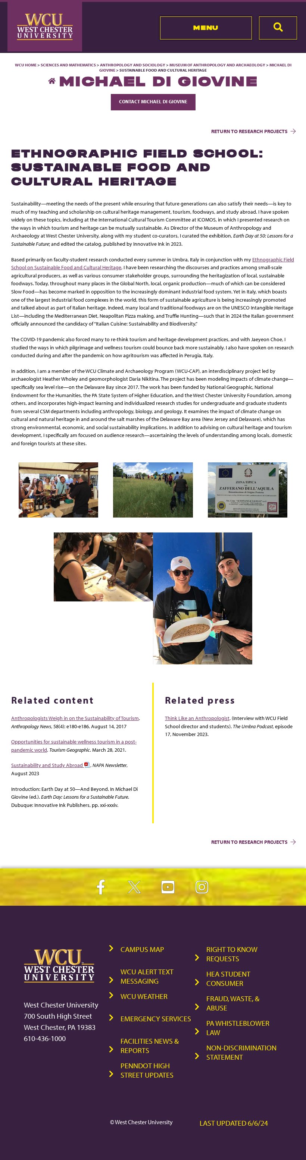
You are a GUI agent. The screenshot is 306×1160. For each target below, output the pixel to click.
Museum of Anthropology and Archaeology (217, 64)
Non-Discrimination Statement (241, 1052)
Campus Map (142, 949)
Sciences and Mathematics (68, 64)
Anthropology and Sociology (132, 64)
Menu (205, 27)
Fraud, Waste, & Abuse (232, 1003)
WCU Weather (144, 996)
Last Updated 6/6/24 (234, 1123)
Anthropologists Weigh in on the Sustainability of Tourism (75, 718)
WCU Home (26, 64)
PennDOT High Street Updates (147, 1070)
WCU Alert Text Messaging (147, 976)
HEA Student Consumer (228, 978)
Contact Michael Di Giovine (153, 101)
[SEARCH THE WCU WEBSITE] (278, 28)
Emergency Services (156, 1018)
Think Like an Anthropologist (197, 718)
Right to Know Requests (231, 953)
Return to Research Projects (249, 131)
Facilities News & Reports (150, 1045)
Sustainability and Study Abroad (47, 764)
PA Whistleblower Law (237, 1027)
